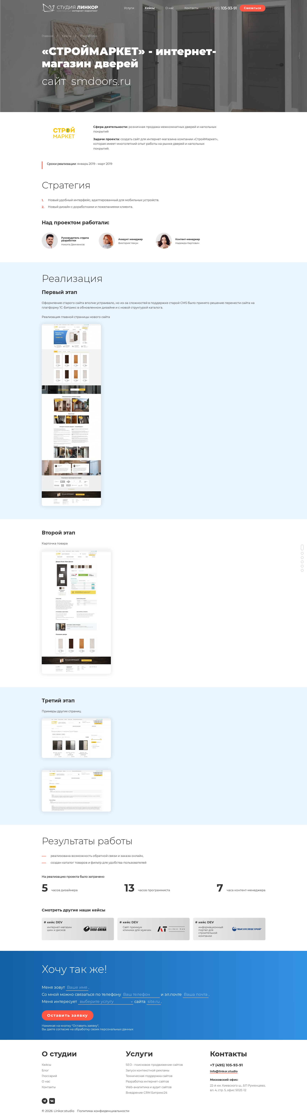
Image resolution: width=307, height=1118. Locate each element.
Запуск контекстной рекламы (147, 1070)
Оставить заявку (67, 1015)
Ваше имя (77, 987)
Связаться (252, 8)
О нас (169, 8)
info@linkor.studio (224, 1071)
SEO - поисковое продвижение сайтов (154, 1064)
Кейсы (150, 8)
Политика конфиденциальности (103, 1111)
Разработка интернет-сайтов (147, 1081)
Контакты (191, 8)
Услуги (129, 8)
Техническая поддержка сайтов (149, 1076)
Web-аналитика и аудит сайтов (149, 1087)
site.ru (154, 1001)
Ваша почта (196, 994)
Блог (45, 1070)
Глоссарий (49, 1076)
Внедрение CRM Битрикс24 (146, 1092)
